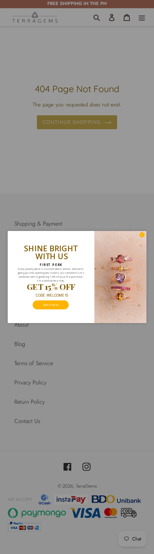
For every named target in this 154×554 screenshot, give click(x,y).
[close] (141, 234)
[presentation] (51, 305)
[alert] (77, 277)
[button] (141, 234)
